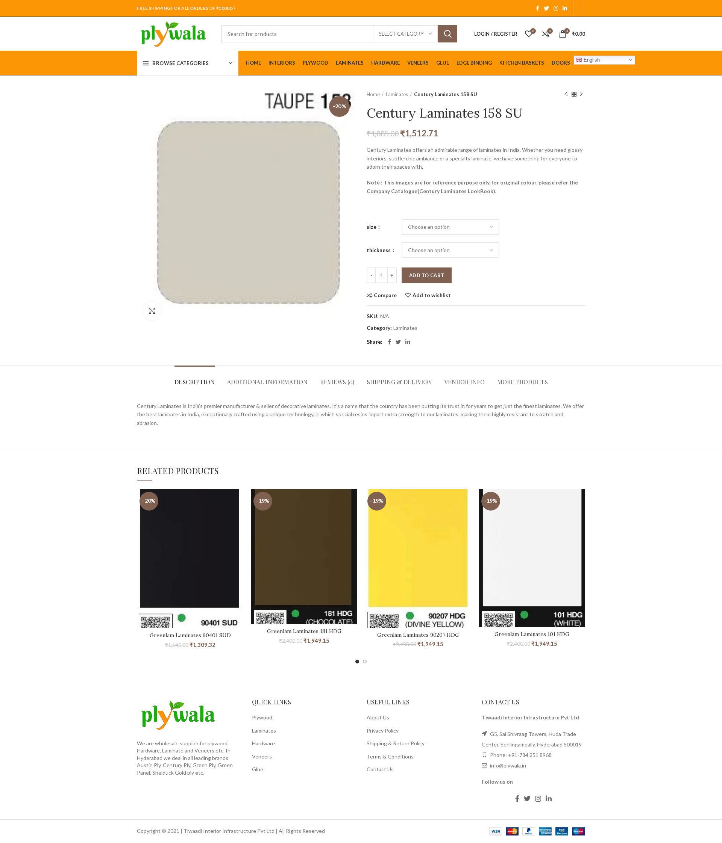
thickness (379, 250)
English (591, 59)
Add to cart (426, 275)
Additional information (267, 382)
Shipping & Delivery (399, 382)
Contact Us (380, 769)
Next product (581, 94)
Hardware (263, 743)
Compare (385, 295)
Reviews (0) (337, 382)
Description (194, 382)
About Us (378, 717)
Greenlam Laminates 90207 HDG (418, 634)
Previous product (566, 94)
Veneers (262, 756)
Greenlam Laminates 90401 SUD (190, 635)
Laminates (397, 94)
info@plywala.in (507, 765)
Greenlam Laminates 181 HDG (304, 631)
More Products (522, 382)
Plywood (262, 717)
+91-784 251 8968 (530, 755)
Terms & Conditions (390, 756)
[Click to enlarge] (152, 310)
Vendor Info (464, 382)
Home (373, 94)
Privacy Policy (383, 730)
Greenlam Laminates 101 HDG (531, 634)
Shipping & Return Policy (396, 743)
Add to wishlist (432, 295)
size (372, 227)
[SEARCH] (447, 33)
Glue (257, 769)
